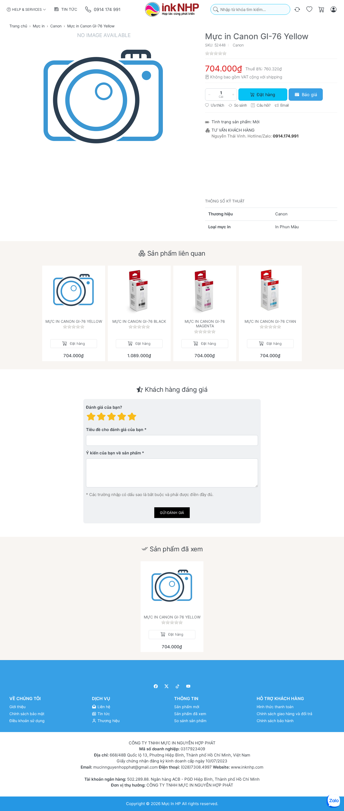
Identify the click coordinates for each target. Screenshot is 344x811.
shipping (274, 76)
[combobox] (250, 9)
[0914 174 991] (88, 9)
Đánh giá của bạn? (104, 407)
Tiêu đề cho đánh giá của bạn (114, 429)
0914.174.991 (286, 136)
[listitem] (103, 106)
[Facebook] (155, 686)
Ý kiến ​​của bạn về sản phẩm (113, 452)
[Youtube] (188, 686)
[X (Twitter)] (166, 686)
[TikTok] (177, 686)
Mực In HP (172, 803)
